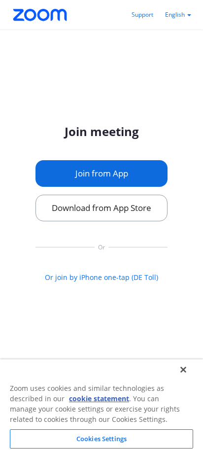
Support (142, 14)
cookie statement (99, 398)
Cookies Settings (101, 438)
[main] (101, 202)
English (175, 14)
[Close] (183, 370)
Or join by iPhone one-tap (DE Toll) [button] (101, 277)
